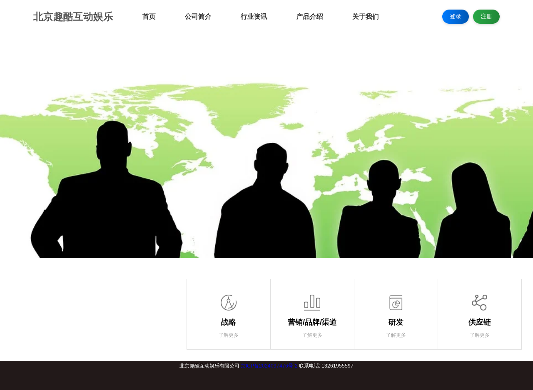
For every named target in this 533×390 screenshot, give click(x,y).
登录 (455, 16)
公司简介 (198, 16)
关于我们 (365, 16)
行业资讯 (254, 16)
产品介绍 (309, 16)
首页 (149, 16)
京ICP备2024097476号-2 (269, 366)
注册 (486, 16)
